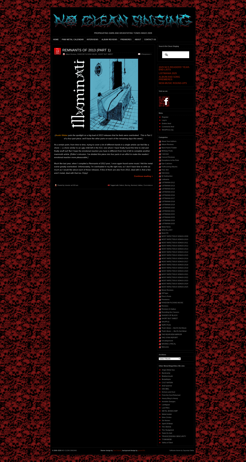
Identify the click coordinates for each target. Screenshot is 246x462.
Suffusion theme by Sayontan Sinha (181, 450)
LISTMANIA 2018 (168, 201)
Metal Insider (167, 414)
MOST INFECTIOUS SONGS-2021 (175, 274)
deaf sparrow (167, 386)
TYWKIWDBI (167, 439)
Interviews (165, 173)
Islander (67, 185)
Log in (164, 120)
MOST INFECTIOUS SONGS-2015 (175, 255)
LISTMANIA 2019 (168, 205)
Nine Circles (166, 417)
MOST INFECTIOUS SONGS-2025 (175, 287)
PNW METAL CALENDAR (73, 39)
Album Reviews (71, 54)
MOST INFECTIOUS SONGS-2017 (175, 262)
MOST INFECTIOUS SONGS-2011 (175, 243)
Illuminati (134, 185)
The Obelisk (166, 427)
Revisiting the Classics (170, 312)
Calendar (165, 154)
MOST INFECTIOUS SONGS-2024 (175, 284)
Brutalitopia (166, 379)
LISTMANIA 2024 (168, 220)
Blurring (127, 185)
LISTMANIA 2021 (168, 211)
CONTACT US (150, 39)
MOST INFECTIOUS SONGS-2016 (175, 259)
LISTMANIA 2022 (168, 214)
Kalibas (140, 185)
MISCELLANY (167, 230)
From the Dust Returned (171, 395)
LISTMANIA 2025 (168, 224)
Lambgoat (166, 405)
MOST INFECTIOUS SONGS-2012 (175, 246)
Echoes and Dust (168, 392)
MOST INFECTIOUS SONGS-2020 (175, 271)
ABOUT (138, 39)
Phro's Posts (166, 296)
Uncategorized (167, 341)
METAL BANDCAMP (170, 411)
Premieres (166, 300)
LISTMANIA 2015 (168, 192)
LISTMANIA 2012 (168, 183)
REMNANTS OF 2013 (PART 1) (86, 50)
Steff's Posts (166, 325)
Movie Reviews (167, 290)
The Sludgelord (168, 430)
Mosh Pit (165, 233)
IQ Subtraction (167, 176)
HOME (56, 39)
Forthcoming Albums (169, 167)
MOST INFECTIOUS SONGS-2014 (175, 252)
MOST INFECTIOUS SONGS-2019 (175, 268)
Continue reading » (143, 176)
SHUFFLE (165, 322)
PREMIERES (126, 39)
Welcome (165, 347)
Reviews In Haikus (169, 309)
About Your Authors (169, 141)
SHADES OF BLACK (170, 315)
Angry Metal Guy (168, 370)
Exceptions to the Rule (170, 160)
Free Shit (165, 170)
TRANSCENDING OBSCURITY (174, 436)
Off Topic (165, 293)
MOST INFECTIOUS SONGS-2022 (175, 277)
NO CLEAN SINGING (69, 450)
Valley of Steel (167, 443)
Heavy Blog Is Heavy (170, 398)
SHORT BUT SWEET (105, 54)
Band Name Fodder (169, 148)
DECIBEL (165, 389)
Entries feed (166, 124)
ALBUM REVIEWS (109, 39)
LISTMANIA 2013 (168, 186)
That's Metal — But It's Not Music (174, 328)
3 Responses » (146, 54)
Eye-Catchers (167, 164)
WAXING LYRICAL (169, 344)
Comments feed (168, 127)
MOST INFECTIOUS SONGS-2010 (175, 239)
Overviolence (148, 185)
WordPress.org (167, 130)
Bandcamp (166, 373)
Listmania (165, 179)
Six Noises (166, 421)
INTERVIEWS (92, 39)
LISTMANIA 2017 (168, 198)
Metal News (166, 227)
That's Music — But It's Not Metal (174, 331)
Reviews (165, 306)
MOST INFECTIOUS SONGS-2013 (175, 249)
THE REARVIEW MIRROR (172, 334)
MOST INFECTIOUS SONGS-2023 (175, 281)
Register (165, 117)
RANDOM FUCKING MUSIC (87, 54)
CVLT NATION (167, 383)
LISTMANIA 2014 (168, 189)
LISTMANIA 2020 (168, 208)
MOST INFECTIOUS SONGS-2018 (175, 265)
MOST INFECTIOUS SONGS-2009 (175, 236)
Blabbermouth (167, 376)
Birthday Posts (167, 151)
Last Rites (166, 408)
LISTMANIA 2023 (168, 217)
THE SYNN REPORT (170, 338)
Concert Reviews (168, 157)
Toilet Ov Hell (167, 433)
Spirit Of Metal (167, 424)
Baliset (121, 185)
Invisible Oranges (168, 402)
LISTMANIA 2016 (168, 195)
